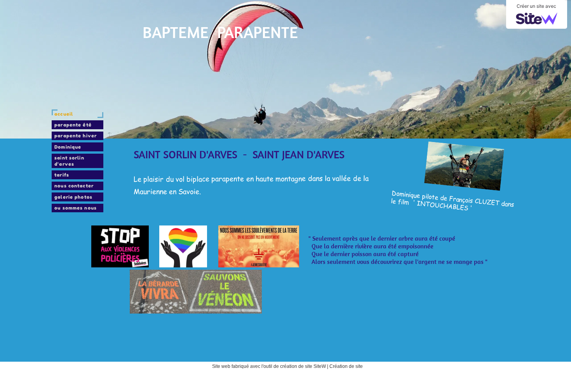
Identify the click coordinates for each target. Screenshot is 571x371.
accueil (63, 114)
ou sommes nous (75, 208)
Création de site (346, 366)
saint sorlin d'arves (69, 160)
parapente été (73, 125)
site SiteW (315, 366)
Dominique (67, 147)
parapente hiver (75, 136)
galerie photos (73, 197)
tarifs (61, 175)
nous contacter (74, 186)
